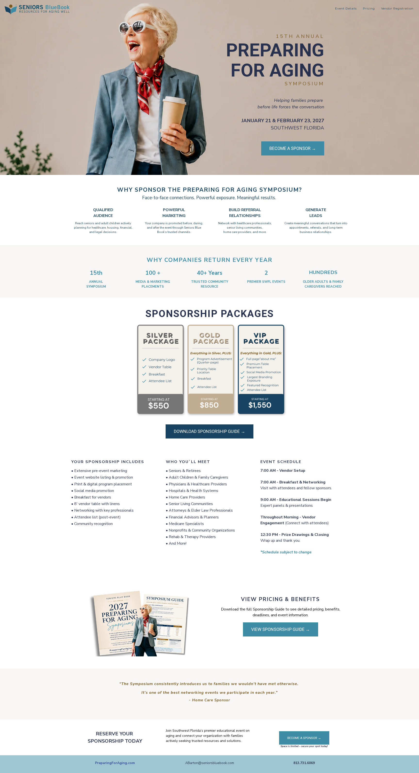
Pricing (369, 8)
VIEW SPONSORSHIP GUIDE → (280, 629)
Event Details (346, 8)
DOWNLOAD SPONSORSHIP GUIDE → (209, 431)
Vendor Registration (397, 8)
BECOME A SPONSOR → (292, 148)
